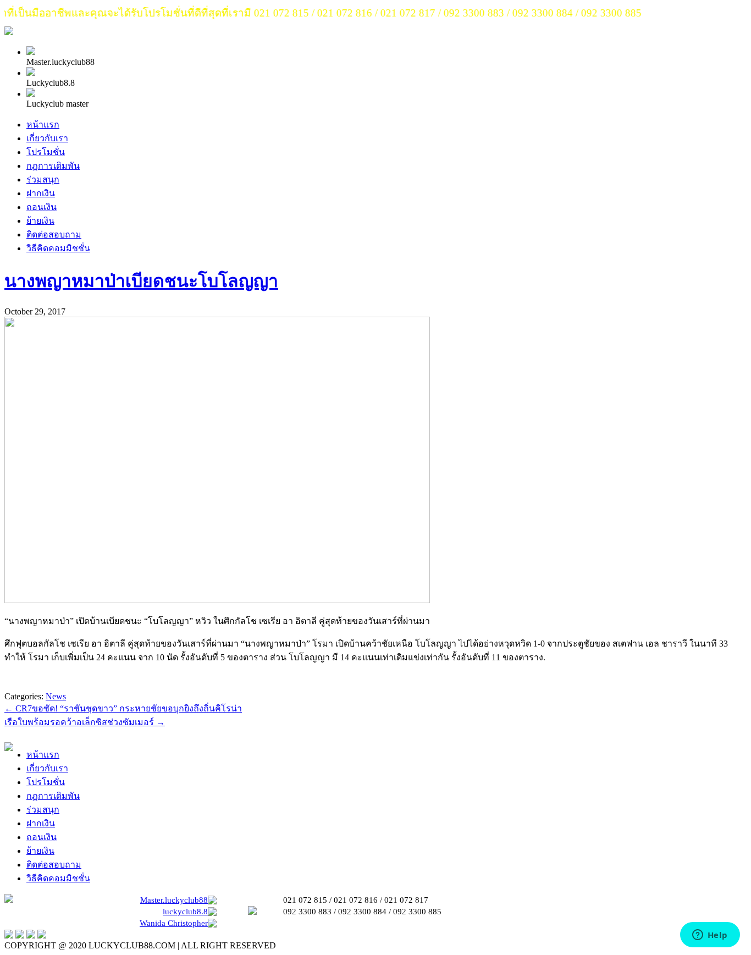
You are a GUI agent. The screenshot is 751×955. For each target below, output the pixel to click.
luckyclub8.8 (185, 911)
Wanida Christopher (174, 923)
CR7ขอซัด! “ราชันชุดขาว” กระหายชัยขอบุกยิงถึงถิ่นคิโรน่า (123, 708)
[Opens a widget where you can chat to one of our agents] (710, 936)
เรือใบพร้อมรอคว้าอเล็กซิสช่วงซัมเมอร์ (84, 722)
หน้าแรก (42, 124)
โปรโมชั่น (45, 152)
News (56, 696)
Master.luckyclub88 (174, 900)
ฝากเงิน (40, 193)
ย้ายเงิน (40, 220)
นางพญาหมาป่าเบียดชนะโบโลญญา (141, 281)
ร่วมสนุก (42, 179)
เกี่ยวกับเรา (47, 138)
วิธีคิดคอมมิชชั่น (58, 248)
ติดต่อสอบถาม (53, 234)
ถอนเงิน (41, 207)
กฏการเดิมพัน (53, 165)
